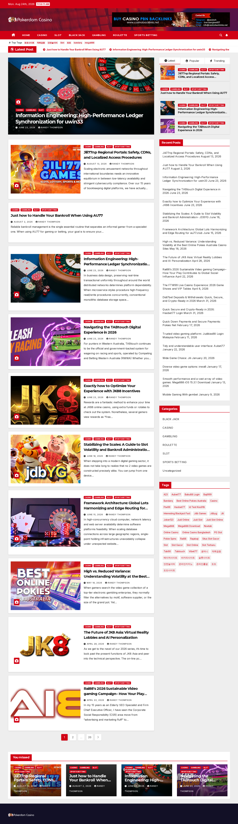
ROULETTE (120, 35)
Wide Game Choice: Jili (177, 358)
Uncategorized (172, 470)
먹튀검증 (41, 42)
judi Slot (197, 519)
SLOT (58, 35)
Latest (171, 60)
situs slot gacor (210, 538)
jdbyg (213, 513)
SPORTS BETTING (145, 35)
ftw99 (167, 507)
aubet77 (176, 494)
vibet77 (193, 551)
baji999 (208, 494)
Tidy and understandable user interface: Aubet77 (194, 345)
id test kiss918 (197, 507)
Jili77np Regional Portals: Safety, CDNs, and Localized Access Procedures (198, 77)
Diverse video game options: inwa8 (184, 366)
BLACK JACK (77, 35)
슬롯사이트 (204, 557)
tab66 (167, 551)
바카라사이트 (188, 557)
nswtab (208, 526)
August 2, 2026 (23, 222)
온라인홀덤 (202, 564)
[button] (221, 35)
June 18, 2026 (95, 456)
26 (89, 737)
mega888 (89, 42)
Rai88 (183, 538)
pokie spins (170, 538)
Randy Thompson (52, 127)
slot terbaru (208, 545)
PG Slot (218, 532)
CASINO (42, 35)
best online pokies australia (191, 500)
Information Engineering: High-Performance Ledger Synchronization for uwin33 (202, 112)
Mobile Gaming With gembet (180, 394)
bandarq (78, 42)
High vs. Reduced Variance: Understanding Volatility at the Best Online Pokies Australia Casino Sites (115, 576)
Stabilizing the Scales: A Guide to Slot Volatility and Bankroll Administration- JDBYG (117, 449)
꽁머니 (204, 551)
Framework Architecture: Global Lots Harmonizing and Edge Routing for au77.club (116, 508)
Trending (219, 60)
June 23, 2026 (27, 127)
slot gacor (177, 545)
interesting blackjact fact (177, 513)
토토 (69, 42)
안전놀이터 (52, 42)
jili (222, 513)
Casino (213, 500)
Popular (194, 60)
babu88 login (192, 494)
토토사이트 (29, 42)
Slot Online (192, 545)
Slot (62, 42)
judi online (183, 519)
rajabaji (194, 538)
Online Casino (171, 532)
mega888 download (189, 526)
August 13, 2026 (97, 164)
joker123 (168, 519)
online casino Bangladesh (196, 532)
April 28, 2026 (96, 644)
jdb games (200, 513)
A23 (166, 494)
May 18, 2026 (95, 583)
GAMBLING (99, 35)
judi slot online (214, 519)
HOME (26, 35)
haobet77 (179, 507)
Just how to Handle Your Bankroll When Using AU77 (193, 92)
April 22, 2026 (96, 700)
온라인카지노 (186, 564)
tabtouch (180, 551)
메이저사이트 (170, 557)
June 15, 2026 (95, 514)
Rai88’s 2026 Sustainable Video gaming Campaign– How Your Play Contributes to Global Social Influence (117, 693)
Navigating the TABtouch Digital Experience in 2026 (79, 121)
